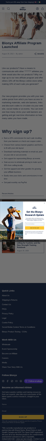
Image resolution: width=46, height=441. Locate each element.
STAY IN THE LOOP (34, 228)
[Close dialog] (44, 203)
